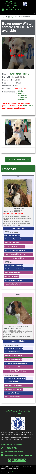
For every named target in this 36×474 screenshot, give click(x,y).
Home (3, 16)
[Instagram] (21, 460)
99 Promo (13, 472)
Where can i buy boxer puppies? (12, 444)
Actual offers (28, 106)
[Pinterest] (24, 460)
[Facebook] (9, 460)
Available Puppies (12, 16)
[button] (34, 13)
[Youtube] (13, 460)
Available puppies (24, 16)
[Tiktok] (17, 460)
